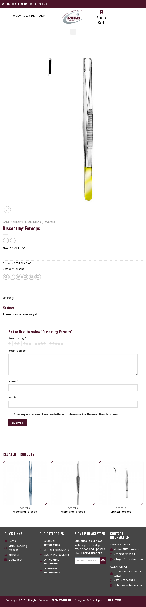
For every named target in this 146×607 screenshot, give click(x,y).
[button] (73, 32)
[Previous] (3, 490)
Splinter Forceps (121, 512)
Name (13, 381)
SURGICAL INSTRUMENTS (27, 222)
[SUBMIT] (103, 560)
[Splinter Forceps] (121, 483)
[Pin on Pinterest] (32, 277)
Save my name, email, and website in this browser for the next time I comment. (67, 414)
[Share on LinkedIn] (38, 277)
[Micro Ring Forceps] (25, 483)
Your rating (17, 338)
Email (13, 397)
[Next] (143, 490)
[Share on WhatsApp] (6, 277)
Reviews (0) (9, 298)
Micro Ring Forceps (25, 512)
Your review (17, 350)
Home (6, 222)
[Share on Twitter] (19, 277)
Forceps (50, 222)
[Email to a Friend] (25, 277)
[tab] (9, 298)
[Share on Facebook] (12, 277)
